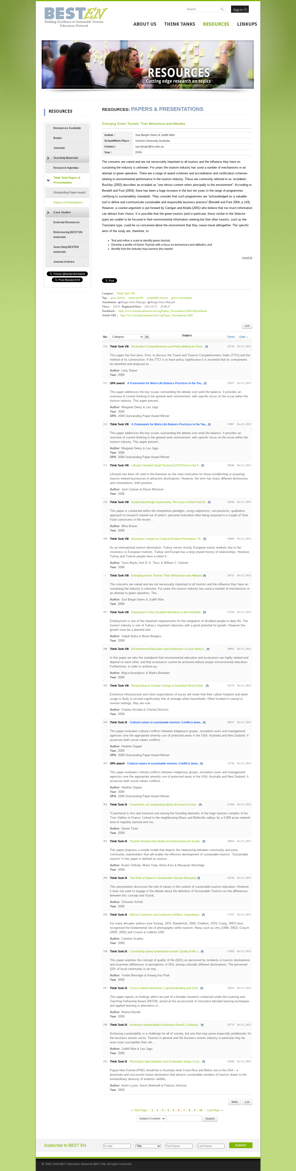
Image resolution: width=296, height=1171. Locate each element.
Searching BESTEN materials (66, 249)
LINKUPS (247, 24)
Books (57, 138)
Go (146, 336)
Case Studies (62, 212)
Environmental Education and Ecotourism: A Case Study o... (168, 649)
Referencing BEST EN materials (67, 235)
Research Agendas (66, 167)
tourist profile (136, 297)
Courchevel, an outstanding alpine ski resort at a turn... (164, 804)
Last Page (213, 1110)
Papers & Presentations (68, 202)
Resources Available (67, 128)
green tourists (117, 297)
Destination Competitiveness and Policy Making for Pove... (167, 346)
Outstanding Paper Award (69, 192)
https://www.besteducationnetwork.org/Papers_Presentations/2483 (156, 315)
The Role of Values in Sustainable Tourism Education (163, 878)
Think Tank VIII (126, 293)
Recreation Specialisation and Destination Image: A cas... (165, 1061)
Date (242, 336)
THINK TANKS (179, 24)
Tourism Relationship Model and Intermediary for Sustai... (166, 841)
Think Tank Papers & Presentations (66, 180)
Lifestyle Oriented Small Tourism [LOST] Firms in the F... (165, 465)
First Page (140, 1110)
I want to (247, 257)
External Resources (66, 222)
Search (210, 1118)
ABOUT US (144, 24)
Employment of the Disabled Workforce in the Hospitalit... (166, 612)
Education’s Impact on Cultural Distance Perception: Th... (167, 538)
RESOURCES (216, 24)
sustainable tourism (157, 297)
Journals (59, 148)
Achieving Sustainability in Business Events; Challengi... (165, 1024)
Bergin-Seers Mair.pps (134, 302)
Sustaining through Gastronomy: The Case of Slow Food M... (169, 502)
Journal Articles (63, 261)
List (247, 325)
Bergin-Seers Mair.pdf (163, 302)
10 (201, 1110)
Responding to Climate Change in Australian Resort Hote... (168, 685)
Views (231, 336)
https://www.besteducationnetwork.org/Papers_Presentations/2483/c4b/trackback (163, 311)
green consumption (181, 297)
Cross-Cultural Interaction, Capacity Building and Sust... (165, 988)
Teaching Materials (65, 158)
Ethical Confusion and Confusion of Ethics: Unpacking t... (165, 914)
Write (234, 1102)
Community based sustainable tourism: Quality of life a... (165, 951)
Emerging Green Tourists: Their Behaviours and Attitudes (143, 123)
